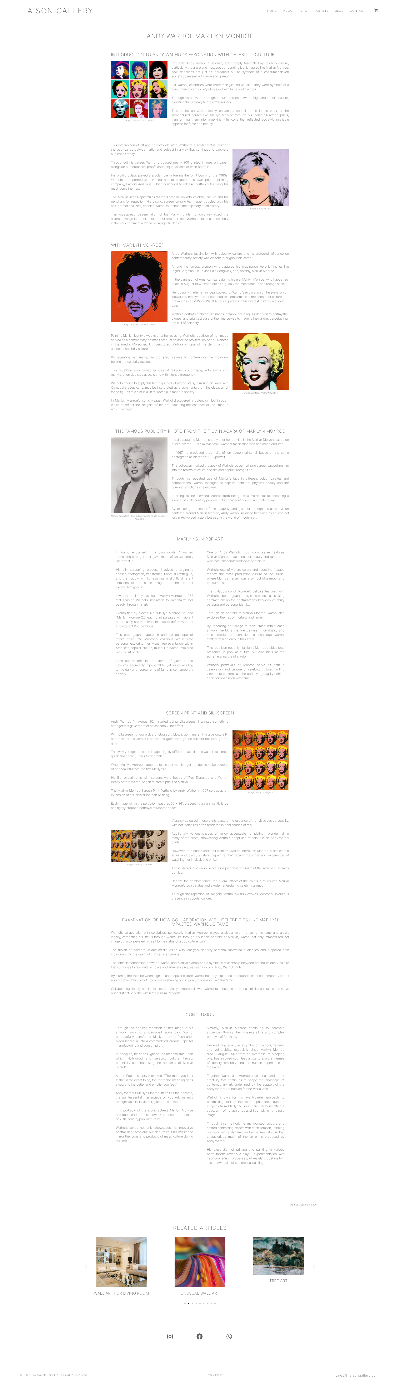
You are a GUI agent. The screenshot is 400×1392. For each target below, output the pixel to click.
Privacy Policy (214, 1374)
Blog (339, 10)
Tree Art (278, 1281)
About (288, 10)
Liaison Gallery (57, 10)
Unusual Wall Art (200, 1293)
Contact (357, 10)
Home (272, 10)
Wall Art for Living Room (121, 1293)
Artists (322, 10)
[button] (86, 1266)
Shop (305, 10)
